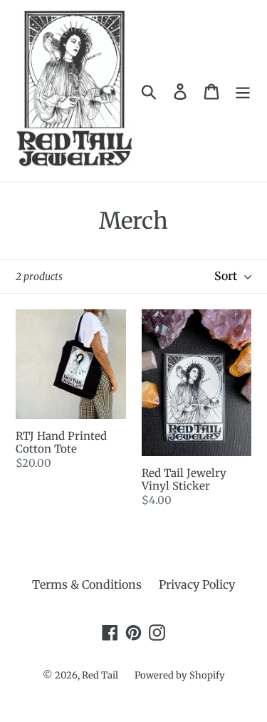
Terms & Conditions (87, 584)
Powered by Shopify (180, 675)
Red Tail (101, 675)
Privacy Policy (197, 584)
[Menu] (242, 91)
